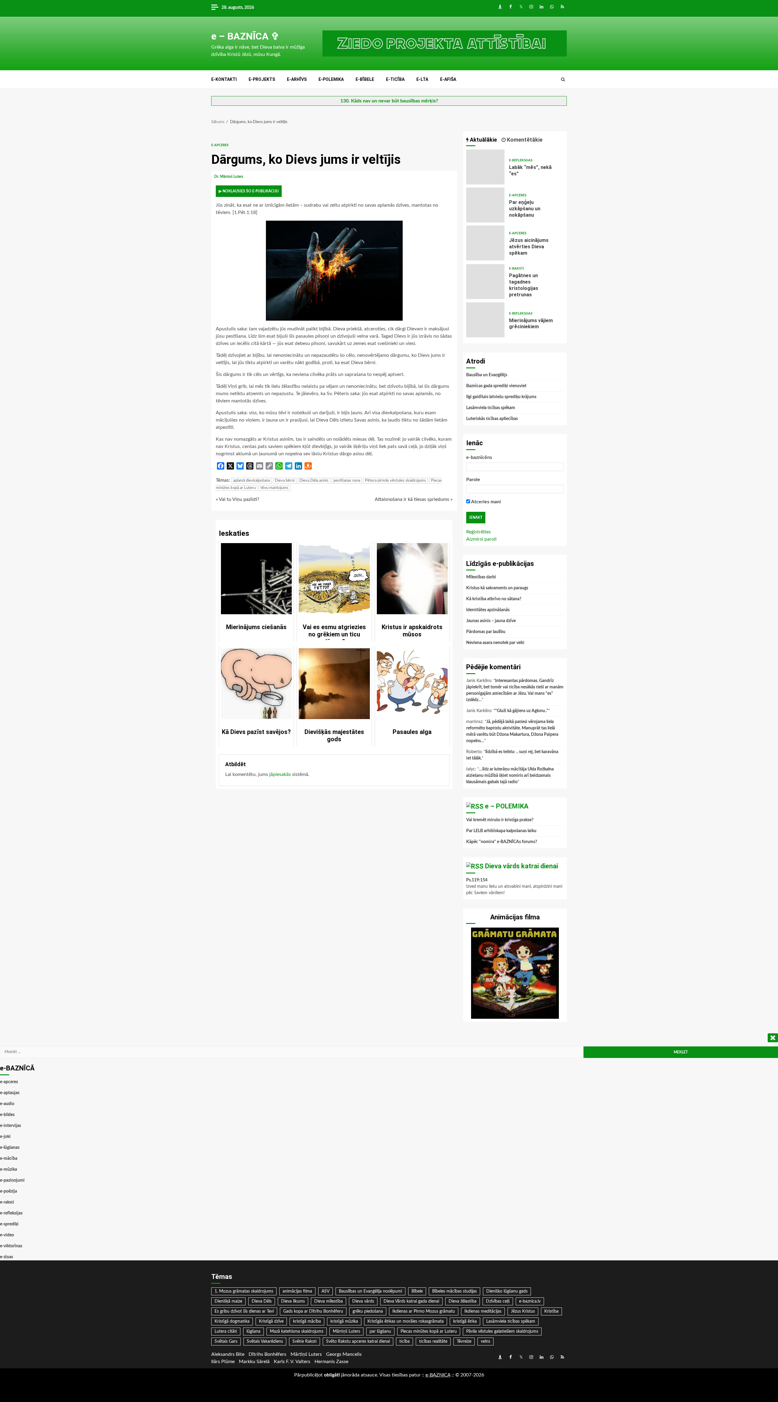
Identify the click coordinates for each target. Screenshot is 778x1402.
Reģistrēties (478, 531)
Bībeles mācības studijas (454, 1291)
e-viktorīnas (11, 1246)
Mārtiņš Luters (346, 1331)
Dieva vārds (363, 1301)
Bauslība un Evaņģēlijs (486, 375)
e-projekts (262, 79)
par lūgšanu (380, 1331)
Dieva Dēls (262, 1301)
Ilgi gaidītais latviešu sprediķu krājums (501, 397)
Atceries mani (485, 501)
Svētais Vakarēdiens (265, 1341)
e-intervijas (10, 1126)
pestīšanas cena (346, 481)
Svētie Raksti (304, 1341)
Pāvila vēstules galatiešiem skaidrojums (502, 1331)
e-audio (7, 1104)
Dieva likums (293, 1301)
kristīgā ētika (465, 1321)
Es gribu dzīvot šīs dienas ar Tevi (244, 1311)
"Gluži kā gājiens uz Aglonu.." (521, 711)
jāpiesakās (280, 774)
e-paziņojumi (12, 1180)
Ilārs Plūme (223, 1361)
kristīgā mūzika (344, 1321)
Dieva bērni (284, 481)
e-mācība (8, 1158)
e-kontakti (224, 79)
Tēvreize (464, 1341)
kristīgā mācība (307, 1321)
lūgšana (253, 1331)
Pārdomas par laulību (485, 632)
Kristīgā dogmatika (232, 1321)
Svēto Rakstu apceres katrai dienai (358, 1341)
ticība (404, 1341)
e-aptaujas (9, 1093)
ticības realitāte (433, 1341)
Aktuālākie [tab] (483, 139)
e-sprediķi (9, 1224)
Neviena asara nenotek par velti (495, 643)
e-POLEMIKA (331, 79)
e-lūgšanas (9, 1147)
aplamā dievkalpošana (251, 481)
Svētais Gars (226, 1341)
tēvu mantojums (274, 488)
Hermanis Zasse (331, 1361)
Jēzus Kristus (523, 1311)
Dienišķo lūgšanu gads (507, 1291)
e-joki (5, 1137)
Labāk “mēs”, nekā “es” (485, 167)
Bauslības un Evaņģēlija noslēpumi (370, 1291)
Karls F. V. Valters (292, 1361)
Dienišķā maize (228, 1301)
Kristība (551, 1311)
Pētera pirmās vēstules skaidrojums (395, 481)
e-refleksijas (520, 160)
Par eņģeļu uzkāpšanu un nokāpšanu (485, 205)
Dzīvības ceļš (498, 1301)
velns (485, 1341)
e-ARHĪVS (297, 79)
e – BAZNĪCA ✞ (245, 36)
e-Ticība (395, 79)
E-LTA (422, 79)
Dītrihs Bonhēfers (267, 1354)
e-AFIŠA (448, 79)
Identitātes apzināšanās (488, 610)
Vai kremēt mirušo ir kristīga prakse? (499, 820)
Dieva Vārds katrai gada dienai (411, 1301)
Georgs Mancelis (344, 1354)
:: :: (438, 1375)
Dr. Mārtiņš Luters (229, 176)
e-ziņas (6, 1257)
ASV (325, 1291)
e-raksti (516, 268)
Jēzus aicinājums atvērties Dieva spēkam (485, 243)
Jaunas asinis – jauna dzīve (491, 621)
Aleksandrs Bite (227, 1354)
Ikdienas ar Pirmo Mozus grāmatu (423, 1311)
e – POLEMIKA (506, 806)
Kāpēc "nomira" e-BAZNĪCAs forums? (501, 842)
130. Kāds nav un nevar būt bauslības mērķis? (389, 100)
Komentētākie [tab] (524, 139)
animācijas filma (297, 1291)
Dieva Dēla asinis (314, 481)
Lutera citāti (226, 1331)
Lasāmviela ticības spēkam (490, 408)
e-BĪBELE (365, 79)
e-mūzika (8, 1169)
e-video (7, 1235)
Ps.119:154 (476, 880)
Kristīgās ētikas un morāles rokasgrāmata (405, 1321)
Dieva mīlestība (328, 1301)
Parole (473, 479)
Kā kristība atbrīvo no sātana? (493, 599)
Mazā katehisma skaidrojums (296, 1331)
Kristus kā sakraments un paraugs (497, 588)
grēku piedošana (368, 1311)
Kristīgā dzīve (271, 1321)
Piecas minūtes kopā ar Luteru (429, 1331)
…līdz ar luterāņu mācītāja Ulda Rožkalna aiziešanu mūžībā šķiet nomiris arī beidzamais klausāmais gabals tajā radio (510, 775)
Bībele (417, 1291)
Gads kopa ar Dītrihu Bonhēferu (313, 1311)
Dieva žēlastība (463, 1301)
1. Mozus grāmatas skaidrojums (244, 1291)
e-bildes (7, 1115)
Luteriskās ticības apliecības (492, 419)
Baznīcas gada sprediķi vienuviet (496, 386)
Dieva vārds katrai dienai (521, 866)
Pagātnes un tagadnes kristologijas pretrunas (485, 281)
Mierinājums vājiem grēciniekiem (485, 319)
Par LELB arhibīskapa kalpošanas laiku (501, 831)
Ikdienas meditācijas (482, 1311)
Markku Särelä (254, 1361)
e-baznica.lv (530, 1301)
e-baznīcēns (479, 457)
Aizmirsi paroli (481, 539)
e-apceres (220, 145)
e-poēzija (8, 1191)
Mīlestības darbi (481, 577)
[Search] (563, 79)
